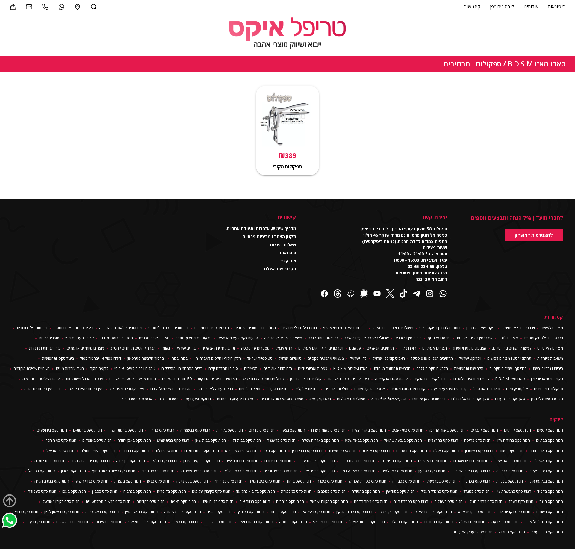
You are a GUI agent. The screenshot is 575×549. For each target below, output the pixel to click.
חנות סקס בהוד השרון (513, 440)
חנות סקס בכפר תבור (158, 471)
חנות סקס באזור (511, 450)
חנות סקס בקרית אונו (514, 511)
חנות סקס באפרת (376, 450)
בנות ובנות (180, 358)
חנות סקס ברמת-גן (87, 430)
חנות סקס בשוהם (549, 511)
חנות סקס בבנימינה (397, 460)
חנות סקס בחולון (161, 430)
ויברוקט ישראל (470, 358)
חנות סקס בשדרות (218, 521)
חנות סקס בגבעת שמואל (403, 440)
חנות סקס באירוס (109, 521)
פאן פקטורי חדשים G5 (127, 388)
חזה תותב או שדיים (278, 368)
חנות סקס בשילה (472, 521)
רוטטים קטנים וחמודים (211, 327)
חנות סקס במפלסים (397, 471)
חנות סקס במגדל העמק (439, 491)
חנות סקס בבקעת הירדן (201, 460)
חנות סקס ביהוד (298, 481)
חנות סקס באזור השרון (369, 430)
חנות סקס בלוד (166, 450)
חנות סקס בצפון (293, 430)
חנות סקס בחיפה (477, 440)
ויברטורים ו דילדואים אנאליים (320, 348)
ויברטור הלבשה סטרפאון (146, 358)
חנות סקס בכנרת (509, 481)
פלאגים (355, 348)
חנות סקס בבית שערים (470, 460)
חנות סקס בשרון (73, 471)
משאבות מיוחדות (550, 358)
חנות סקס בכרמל (41, 471)
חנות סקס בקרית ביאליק (433, 511)
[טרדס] (337, 294)
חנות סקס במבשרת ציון (513, 491)
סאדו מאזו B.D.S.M (536, 64)
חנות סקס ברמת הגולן (486, 501)
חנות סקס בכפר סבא (241, 450)
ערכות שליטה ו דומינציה (41, 378)
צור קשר (288, 261)
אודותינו (530, 6)
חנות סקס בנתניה (137, 491)
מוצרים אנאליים (434, 348)
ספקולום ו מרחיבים (548, 388)
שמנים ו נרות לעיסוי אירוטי (134, 368)
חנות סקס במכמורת (296, 491)
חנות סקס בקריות (229, 430)
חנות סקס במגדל (476, 491)
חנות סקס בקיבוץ (251, 511)
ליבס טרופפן (502, 6)
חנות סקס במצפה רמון (358, 471)
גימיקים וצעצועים (198, 399)
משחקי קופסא (320, 399)
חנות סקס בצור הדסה (371, 501)
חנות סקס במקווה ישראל (329, 501)
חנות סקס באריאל (60, 450)
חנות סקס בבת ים (549, 440)
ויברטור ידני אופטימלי (518, 327)
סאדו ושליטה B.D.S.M (350, 368)
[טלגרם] (416, 294)
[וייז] (350, 294)
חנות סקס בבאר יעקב (511, 460)
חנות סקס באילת (446, 450)
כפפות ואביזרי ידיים (312, 368)
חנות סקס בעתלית (448, 501)
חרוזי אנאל (284, 348)
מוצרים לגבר (508, 338)
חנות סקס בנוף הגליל (91, 481)
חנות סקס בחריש (512, 532)
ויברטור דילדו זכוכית (32, 327)
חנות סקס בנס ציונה (192, 481)
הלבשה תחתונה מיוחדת (392, 368)
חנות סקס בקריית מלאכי (147, 521)
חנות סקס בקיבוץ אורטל (61, 501)
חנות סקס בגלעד (164, 460)
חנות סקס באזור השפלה (320, 440)
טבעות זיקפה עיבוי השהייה (238, 338)
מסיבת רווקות (168, 399)
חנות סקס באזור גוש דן (328, 430)
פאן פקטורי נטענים (510, 399)
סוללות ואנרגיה (336, 388)
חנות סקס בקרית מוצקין (354, 511)
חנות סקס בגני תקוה (50, 460)
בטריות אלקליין (307, 388)
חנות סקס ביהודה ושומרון (91, 460)
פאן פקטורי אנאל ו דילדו (470, 399)
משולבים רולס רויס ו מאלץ (393, 327)
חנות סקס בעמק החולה (99, 450)
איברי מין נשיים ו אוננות (475, 338)
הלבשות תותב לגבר (323, 338)
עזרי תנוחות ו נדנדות (45, 348)
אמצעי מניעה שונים (369, 388)
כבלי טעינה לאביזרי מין (215, 388)
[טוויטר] (390, 294)
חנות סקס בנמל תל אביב (544, 521)
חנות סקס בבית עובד (547, 532)
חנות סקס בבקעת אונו (546, 481)
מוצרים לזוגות (49, 338)
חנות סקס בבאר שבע (361, 440)
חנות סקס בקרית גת (393, 511)
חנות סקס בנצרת (127, 481)
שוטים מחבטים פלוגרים (471, 378)
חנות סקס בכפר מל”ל (241, 471)
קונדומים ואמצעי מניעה (449, 388)
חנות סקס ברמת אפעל (367, 521)
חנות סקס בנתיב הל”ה (51, 481)
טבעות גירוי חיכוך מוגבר (193, 338)
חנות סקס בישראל (316, 511)
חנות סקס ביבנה (329, 481)
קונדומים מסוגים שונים (408, 388)
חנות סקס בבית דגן (246, 440)
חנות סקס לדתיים (517, 430)
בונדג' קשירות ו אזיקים (430, 378)
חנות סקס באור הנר (61, 440)
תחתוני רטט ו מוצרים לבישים (509, 358)
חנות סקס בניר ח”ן (228, 481)
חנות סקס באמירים (432, 460)
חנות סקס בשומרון (479, 450)
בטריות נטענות (278, 388)
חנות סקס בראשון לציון (61, 511)
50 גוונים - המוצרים (177, 378)
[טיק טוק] (403, 294)
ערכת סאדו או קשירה (391, 378)
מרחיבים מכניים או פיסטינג (432, 358)
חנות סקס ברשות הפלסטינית (108, 501)
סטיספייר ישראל (260, 358)
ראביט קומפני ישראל (389, 358)
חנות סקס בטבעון (431, 471)
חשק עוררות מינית (70, 368)
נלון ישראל (358, 358)
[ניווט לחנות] (77, 7)
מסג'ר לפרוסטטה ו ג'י (116, 338)
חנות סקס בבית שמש (173, 440)
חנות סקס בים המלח (264, 481)
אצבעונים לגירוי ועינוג (469, 348)
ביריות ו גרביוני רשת (548, 368)
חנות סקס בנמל (26, 511)
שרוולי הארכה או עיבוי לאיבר (366, 338)
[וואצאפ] (443, 294)
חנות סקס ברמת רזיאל (256, 521)
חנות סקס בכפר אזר (319, 471)
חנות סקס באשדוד (342, 450)
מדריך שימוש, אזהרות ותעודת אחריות (261, 228)
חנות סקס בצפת (183, 501)
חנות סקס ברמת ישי (328, 521)
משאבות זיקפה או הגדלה (283, 338)
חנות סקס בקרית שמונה (182, 511)
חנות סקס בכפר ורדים (281, 471)
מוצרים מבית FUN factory (171, 388)
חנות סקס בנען (158, 481)
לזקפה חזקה (99, 368)
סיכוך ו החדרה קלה (223, 368)
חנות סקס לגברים (484, 430)
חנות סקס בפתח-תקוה (201, 450)
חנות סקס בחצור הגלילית (470, 471)
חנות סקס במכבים (331, 491)
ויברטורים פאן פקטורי (428, 399)
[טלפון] (45, 7)
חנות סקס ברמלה (404, 521)
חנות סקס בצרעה (505, 521)
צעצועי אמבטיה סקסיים (326, 358)
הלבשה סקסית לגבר (432, 368)
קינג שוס (472, 6)
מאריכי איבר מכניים (154, 338)
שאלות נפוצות (283, 244)
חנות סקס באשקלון (548, 460)
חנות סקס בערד (521, 501)
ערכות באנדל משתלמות (84, 378)
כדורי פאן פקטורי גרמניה (43, 388)
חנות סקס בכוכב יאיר (242, 460)
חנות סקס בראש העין (141, 511)
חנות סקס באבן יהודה (134, 440)
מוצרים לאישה (552, 327)
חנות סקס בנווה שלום (73, 521)
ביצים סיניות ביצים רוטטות (73, 327)
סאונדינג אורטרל (486, 388)
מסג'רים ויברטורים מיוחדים (255, 327)
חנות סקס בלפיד (550, 491)
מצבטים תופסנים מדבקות (217, 378)
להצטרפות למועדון (534, 235)
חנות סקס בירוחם (277, 460)
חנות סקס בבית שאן (210, 440)
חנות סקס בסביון (104, 491)
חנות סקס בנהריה (290, 501)
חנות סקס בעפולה (42, 491)
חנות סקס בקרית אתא (475, 511)
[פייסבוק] (324, 294)
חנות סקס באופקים (97, 440)
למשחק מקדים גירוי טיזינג (511, 348)
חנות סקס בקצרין (185, 521)
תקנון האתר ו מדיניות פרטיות (269, 236)
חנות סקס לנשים (550, 430)
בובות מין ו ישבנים (408, 338)
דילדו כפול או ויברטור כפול (100, 358)
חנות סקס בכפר (219, 511)
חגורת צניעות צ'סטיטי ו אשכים (132, 378)
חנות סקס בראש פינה (102, 511)
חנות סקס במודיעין (400, 491)
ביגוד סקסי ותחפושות (58, 358)
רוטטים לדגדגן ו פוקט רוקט (439, 327)
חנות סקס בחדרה (509, 471)
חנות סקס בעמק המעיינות (473, 532)
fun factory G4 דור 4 (388, 399)
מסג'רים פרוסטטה (255, 348)
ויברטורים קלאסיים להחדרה (120, 327)
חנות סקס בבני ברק (307, 450)
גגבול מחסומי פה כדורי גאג (263, 378)
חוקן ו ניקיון (408, 348)
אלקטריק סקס (517, 388)
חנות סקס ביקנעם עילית (316, 460)
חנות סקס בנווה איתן (218, 501)
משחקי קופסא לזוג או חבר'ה (282, 399)
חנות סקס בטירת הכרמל (367, 481)
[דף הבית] (287, 33)
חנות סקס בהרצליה (443, 440)
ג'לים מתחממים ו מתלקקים (181, 368)
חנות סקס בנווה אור (255, 501)
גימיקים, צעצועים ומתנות (236, 399)
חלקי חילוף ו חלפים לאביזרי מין (217, 358)
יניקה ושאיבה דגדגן (481, 327)
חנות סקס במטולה (366, 491)
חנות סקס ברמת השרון (125, 430)
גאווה (166, 348)
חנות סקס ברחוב (283, 511)
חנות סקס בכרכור (476, 481)
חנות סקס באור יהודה (546, 450)
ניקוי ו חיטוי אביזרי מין (547, 378)
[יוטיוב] (377, 294)
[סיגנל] (364, 294)
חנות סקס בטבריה (406, 481)
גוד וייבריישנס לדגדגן (547, 399)
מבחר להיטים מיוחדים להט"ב (133, 348)
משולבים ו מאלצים (351, 399)
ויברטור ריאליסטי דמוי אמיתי (345, 327)
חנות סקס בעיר (38, 521)
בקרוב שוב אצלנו (280, 269)
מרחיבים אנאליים (380, 348)
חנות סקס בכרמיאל (441, 481)
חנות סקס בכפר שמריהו (199, 471)
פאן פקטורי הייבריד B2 (86, 388)
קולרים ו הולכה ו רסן (305, 378)
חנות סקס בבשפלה (195, 430)
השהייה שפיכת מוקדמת (31, 368)
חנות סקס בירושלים (52, 430)
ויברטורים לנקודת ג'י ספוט (168, 327)
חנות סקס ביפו (275, 450)
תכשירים (251, 368)
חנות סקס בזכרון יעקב (546, 471)
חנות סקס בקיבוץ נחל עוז (255, 491)
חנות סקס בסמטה (293, 521)
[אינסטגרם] (430, 294)
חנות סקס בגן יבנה (130, 460)
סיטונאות (556, 6)
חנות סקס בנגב (551, 501)
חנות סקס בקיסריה (171, 491)
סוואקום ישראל (290, 358)
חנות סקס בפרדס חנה (411, 501)
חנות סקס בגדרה (136, 450)
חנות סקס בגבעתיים (411, 450)
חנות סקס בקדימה (151, 501)
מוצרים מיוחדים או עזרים (85, 348)
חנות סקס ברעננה (281, 440)
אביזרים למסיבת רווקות (134, 399)
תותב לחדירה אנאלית (218, 348)
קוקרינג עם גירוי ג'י (79, 338)
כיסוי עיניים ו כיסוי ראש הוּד (348, 378)
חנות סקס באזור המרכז (447, 430)
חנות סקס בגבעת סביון (358, 460)
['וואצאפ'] (61, 7)
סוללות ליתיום (249, 388)
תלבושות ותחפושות (468, 368)
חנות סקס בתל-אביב (407, 430)
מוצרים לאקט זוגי (550, 348)
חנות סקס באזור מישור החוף (113, 471)
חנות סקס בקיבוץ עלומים (211, 491)
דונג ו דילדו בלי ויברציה (299, 327)
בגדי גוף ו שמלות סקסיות (508, 368)
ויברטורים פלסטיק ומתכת (543, 338)
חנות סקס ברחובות (438, 521)
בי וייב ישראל (186, 348)
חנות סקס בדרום (262, 430)
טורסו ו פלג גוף (439, 338)
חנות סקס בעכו (74, 491)
